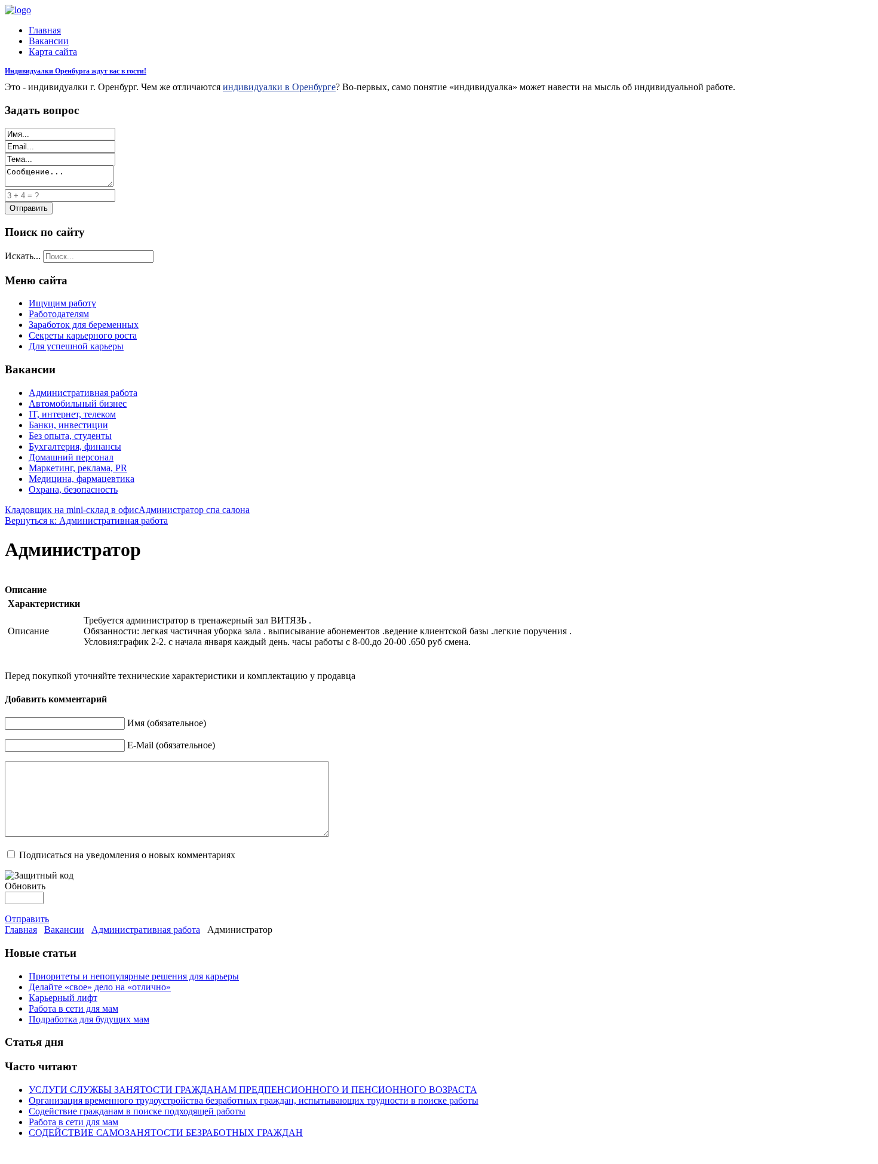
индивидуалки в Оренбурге (279, 87)
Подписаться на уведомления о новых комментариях (127, 855)
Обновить (25, 886)
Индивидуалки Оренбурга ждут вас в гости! (75, 71)
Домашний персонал (71, 457)
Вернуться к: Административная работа (86, 520)
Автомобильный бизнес (78, 403)
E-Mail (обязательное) (171, 745)
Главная (45, 30)
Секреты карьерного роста (83, 335)
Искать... (23, 256)
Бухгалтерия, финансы (75, 446)
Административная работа (83, 393)
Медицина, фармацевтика (81, 479)
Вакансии (49, 41)
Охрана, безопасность (73, 489)
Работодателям (59, 314)
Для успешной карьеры (76, 346)
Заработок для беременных (84, 325)
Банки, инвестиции (68, 425)
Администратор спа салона (194, 510)
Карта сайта (53, 52)
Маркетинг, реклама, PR (78, 468)
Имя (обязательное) (166, 723)
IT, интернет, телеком (72, 414)
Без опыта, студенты (70, 436)
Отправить (27, 919)
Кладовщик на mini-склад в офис (72, 510)
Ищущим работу (62, 303)
